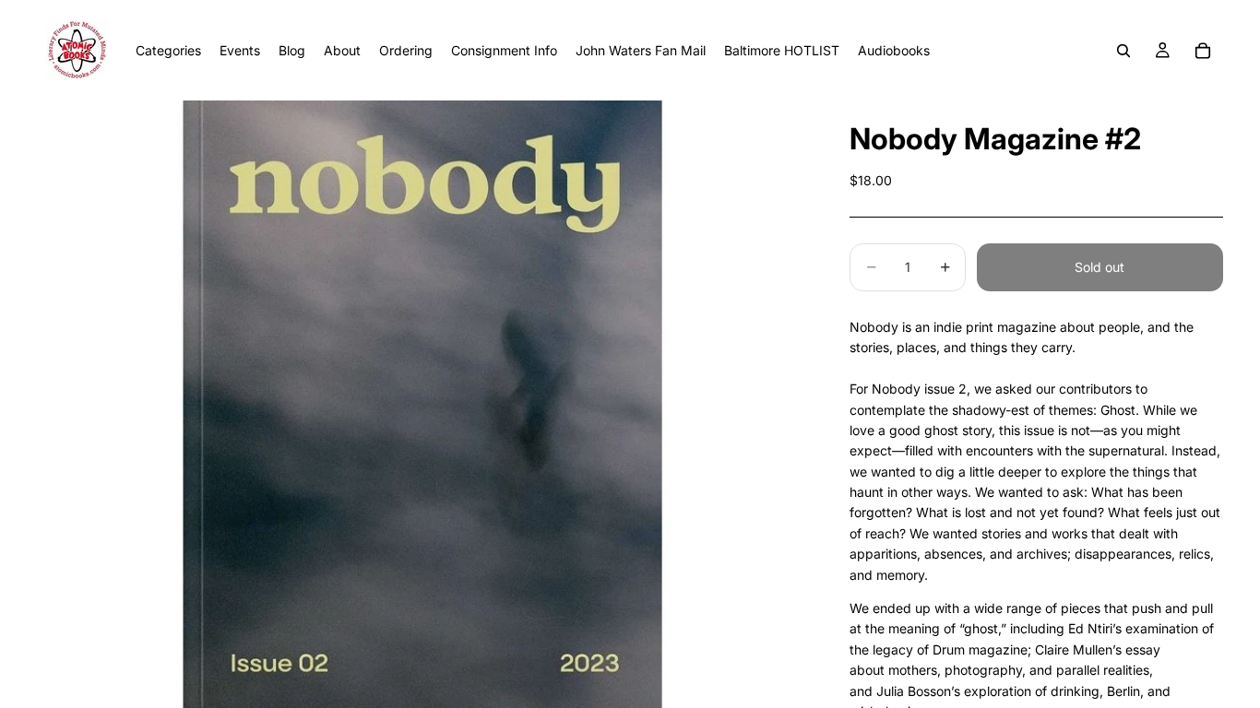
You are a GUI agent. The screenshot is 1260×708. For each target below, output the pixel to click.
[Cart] (1203, 50)
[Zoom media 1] (421, 404)
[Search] (1123, 50)
